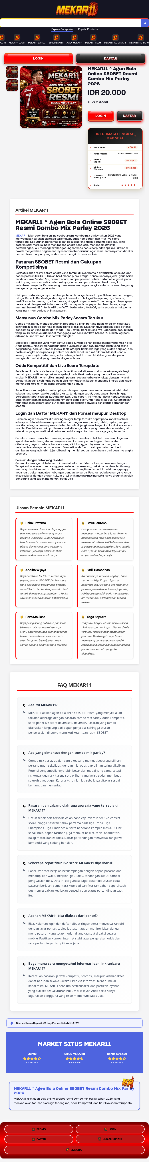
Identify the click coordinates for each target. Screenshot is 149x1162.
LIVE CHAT (77, 1151)
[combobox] (70, 23)
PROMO (41, 1128)
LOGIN (38, 58)
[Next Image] (79, 97)
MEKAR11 (21, 235)
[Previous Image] (23, 97)
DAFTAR (110, 58)
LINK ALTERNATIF (112, 1139)
